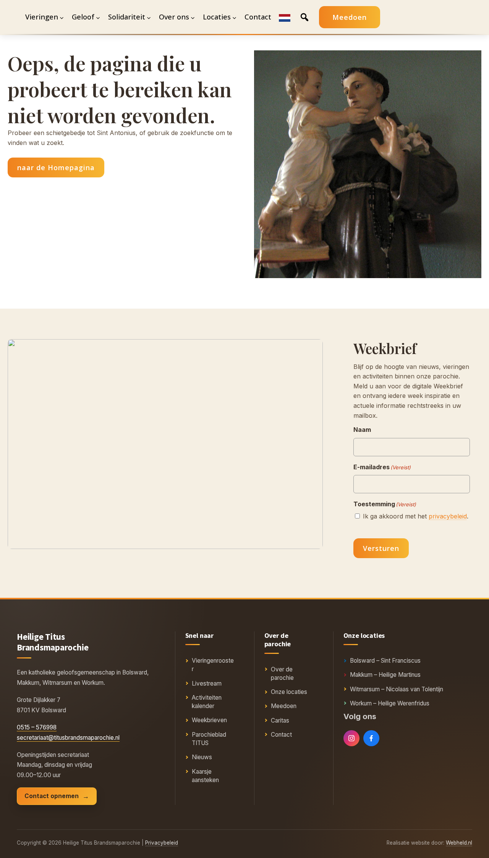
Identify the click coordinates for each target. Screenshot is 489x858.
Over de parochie (282, 673)
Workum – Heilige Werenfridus (389, 703)
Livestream (207, 683)
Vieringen (41, 16)
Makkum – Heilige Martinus (385, 674)
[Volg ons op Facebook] (371, 738)
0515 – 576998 (37, 727)
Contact (281, 734)
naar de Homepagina (56, 167)
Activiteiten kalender (207, 702)
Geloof (83, 16)
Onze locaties (289, 691)
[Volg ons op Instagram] (351, 738)
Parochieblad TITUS (209, 739)
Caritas (280, 720)
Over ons (174, 16)
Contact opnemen (51, 796)
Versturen (381, 548)
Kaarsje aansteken (205, 776)
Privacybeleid (161, 843)
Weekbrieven (209, 720)
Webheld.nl (459, 843)
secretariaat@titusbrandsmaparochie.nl (68, 737)
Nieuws (202, 757)
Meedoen (349, 17)
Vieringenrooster (213, 665)
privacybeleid (448, 516)
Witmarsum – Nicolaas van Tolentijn (396, 689)
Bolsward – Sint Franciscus (385, 660)
